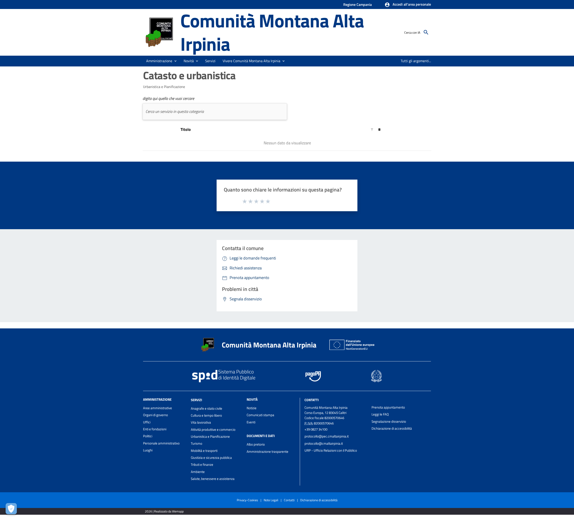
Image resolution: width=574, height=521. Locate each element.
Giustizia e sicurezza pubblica (211, 457)
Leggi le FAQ (380, 414)
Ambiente (198, 471)
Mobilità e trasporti (204, 450)
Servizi (196, 399)
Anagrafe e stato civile (206, 408)
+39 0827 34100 (315, 429)
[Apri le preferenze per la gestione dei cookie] (11, 508)
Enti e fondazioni (154, 429)
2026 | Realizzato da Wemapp (164, 511)
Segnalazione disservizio (389, 421)
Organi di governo (155, 415)
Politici (147, 436)
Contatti (311, 399)
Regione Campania (357, 4)
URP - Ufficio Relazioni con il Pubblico (330, 450)
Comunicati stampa (260, 415)
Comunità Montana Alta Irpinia (272, 32)
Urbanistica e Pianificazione (210, 436)
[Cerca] (426, 32)
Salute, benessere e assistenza (213, 478)
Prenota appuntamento (388, 407)
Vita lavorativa (201, 422)
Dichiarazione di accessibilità (392, 428)
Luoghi (147, 450)
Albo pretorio (256, 444)
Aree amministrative (157, 408)
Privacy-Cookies (247, 500)
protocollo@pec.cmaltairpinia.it (326, 436)
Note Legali (271, 500)
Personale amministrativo (161, 443)
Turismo (196, 443)
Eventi (251, 422)
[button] (408, 4)
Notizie (252, 408)
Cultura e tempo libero (206, 415)
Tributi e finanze (202, 464)
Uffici (146, 422)
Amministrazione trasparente (267, 451)
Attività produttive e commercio (213, 429)
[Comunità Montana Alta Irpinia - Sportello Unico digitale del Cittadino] (159, 32)
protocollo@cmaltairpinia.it (323, 443)
